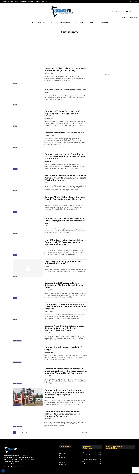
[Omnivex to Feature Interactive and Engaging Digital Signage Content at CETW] (28, 118)
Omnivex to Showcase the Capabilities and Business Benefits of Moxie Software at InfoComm (64, 156)
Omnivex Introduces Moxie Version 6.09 (64, 133)
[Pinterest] (120, 11)
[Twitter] (113, 11)
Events (15, 169)
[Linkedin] (127, 11)
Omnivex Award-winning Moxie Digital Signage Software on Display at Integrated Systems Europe (64, 328)
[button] (134, 11)
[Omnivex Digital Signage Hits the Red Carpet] (28, 354)
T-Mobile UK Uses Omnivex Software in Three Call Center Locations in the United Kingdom (65, 306)
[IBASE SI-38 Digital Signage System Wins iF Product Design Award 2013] (28, 75)
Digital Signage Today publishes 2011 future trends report (63, 262)
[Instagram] (123, 11)
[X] (18, 466)
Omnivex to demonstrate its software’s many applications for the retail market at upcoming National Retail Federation (65, 371)
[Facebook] (116, 11)
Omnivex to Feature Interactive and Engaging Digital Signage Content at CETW (62, 113)
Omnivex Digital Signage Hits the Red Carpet (63, 348)
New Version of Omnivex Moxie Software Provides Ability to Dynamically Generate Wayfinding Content (65, 177)
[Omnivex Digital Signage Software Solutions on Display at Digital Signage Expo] (28, 290)
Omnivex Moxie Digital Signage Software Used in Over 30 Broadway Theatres (64, 198)
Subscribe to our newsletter (114, 447)
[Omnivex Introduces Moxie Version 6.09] (28, 139)
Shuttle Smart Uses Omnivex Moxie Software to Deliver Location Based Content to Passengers (62, 414)
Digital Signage (18, 340)
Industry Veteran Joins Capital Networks (65, 90)
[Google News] (130, 11)
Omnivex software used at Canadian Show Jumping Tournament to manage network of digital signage (64, 392)
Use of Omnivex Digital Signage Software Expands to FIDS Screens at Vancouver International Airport (65, 242)
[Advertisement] (69, 50)
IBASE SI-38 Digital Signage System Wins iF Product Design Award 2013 (65, 69)
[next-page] (26, 432)
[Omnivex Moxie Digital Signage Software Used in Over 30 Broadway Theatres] (28, 204)
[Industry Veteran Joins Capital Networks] (28, 96)
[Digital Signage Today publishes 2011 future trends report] (28, 268)
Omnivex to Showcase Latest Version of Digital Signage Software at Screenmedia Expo (65, 220)
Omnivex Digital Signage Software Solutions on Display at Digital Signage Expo (63, 285)
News (15, 83)
